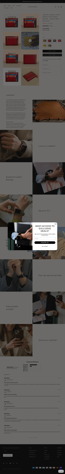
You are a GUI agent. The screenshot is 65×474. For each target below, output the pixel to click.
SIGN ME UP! (45, 242)
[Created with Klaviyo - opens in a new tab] (32, 251)
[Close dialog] (56, 224)
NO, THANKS (45, 246)
